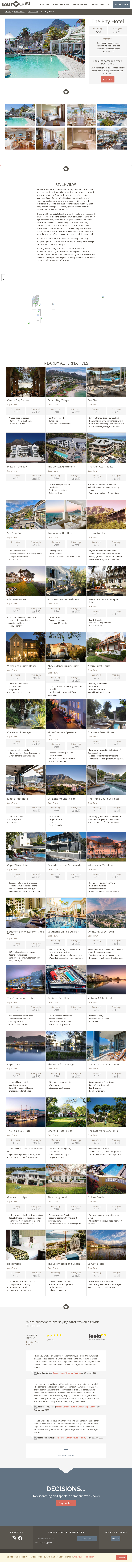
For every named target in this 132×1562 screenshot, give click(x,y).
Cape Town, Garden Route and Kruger (71, 1437)
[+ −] (66, 311)
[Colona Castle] (41, 320)
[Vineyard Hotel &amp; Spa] (40, 307)
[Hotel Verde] (53, 306)
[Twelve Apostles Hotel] (35, 304)
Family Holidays (61, 4)
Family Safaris (80, 4)
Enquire (107, 79)
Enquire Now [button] (65, 1503)
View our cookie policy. (84, 1556)
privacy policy (47, 1543)
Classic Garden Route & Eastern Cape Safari (75, 1406)
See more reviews (66, 1449)
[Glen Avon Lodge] (39, 312)
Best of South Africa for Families (66, 1373)
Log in (115, 1538)
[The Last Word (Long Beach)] (29, 325)
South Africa (19, 11)
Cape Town (33, 11)
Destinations (97, 4)
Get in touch (121, 4)
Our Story (44, 4)
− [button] (3, 279)
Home (8, 11)
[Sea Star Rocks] (34, 305)
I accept (121, 1557)
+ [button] (3, 276)
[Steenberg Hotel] (38, 317)
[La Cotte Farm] (103, 298)
